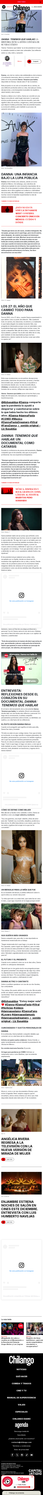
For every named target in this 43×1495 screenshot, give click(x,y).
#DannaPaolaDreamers (15, 422)
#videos (18, 1007)
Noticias (28, 1336)
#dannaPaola (27, 415)
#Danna (23, 402)
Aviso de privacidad (21, 1450)
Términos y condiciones (22, 1446)
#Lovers (6, 1014)
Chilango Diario (22, 1419)
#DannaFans (29, 1011)
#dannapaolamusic (23, 1014)
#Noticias (7, 1007)
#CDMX (6, 418)
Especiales (21, 1412)
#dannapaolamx (11, 1011)
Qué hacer (4, 1336)
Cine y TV (21, 1390)
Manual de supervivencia (21, 1398)
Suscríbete (21, 1435)
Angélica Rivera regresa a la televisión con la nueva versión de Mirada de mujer (16, 1146)
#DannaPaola (23, 1004)
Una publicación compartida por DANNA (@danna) (21, 804)
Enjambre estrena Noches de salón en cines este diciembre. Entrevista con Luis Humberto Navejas (19, 1209)
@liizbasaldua (9, 402)
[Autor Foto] (7, 58)
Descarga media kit (21, 1431)
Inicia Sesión (38, 6)
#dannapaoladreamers (15, 1017)
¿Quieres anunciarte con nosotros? (21, 1439)
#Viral (33, 422)
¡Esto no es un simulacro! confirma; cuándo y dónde (27, 215)
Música (20, 61)
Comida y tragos (21, 1383)
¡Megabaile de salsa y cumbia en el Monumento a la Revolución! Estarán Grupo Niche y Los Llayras (12, 1341)
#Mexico (17, 418)
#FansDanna (9, 425)
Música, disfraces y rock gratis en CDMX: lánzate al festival (28, 495)
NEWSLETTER (9, 6)
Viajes (21, 1405)
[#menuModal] (4, 7)
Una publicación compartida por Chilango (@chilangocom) (22, 1296)
